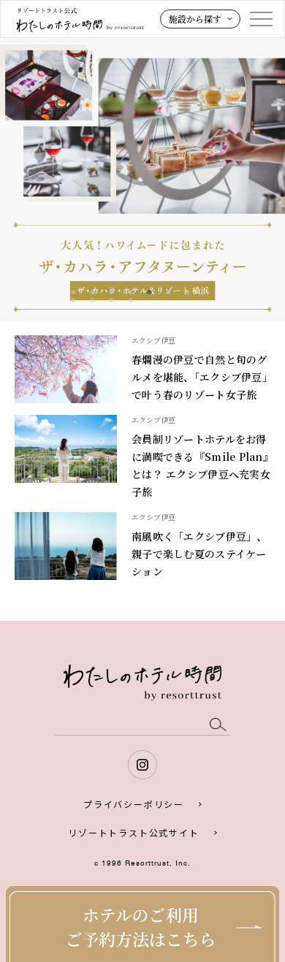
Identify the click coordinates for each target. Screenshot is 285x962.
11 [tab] (131, 300)
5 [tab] (150, 292)
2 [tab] (93, 292)
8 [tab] (74, 300)
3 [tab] (112, 292)
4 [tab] (131, 292)
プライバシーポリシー (133, 804)
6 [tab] (169, 292)
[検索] (218, 724)
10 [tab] (112, 300)
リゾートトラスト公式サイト (133, 832)
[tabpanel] (142, 178)
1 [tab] (74, 292)
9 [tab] (93, 300)
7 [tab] (188, 292)
